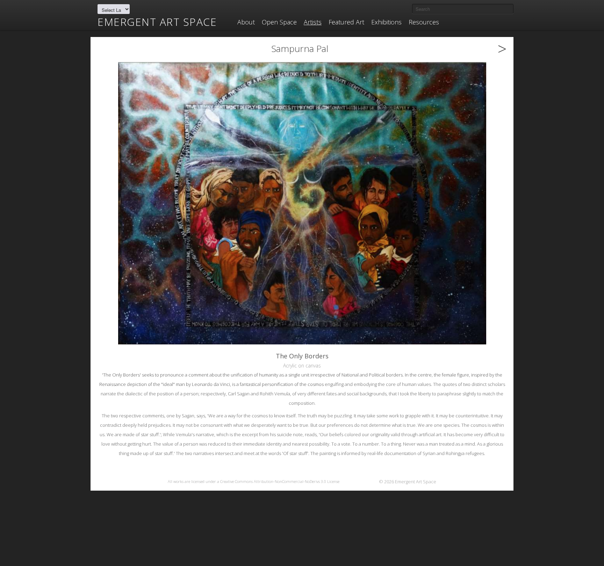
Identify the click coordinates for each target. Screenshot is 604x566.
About (246, 22)
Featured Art (346, 22)
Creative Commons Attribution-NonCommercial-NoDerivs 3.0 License (279, 481)
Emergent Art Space (157, 22)
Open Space (279, 22)
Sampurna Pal (299, 48)
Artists (313, 22)
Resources (424, 22)
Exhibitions (386, 22)
